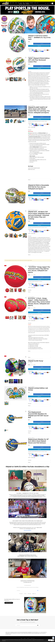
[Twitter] (1, 0)
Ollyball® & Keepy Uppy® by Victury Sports (33, 210)
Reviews (29, 179)
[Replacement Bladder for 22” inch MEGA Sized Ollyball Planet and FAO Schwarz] (15, 444)
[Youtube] (5, 0)
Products (46, 121)
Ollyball (33, 121)
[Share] (31, 127)
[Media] (25, 57)
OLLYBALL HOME (33, 638)
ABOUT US (28, 638)
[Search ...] (45, 3)
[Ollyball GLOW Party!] (15, 367)
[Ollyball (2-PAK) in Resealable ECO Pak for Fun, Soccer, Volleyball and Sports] (15, 195)
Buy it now (39, 45)
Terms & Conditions (27, 530)
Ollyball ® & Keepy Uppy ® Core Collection (39, 121)
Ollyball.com (29, 410)
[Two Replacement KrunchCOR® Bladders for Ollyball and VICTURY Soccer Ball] (15, 418)
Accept (50, 640)
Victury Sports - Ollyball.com (31, 56)
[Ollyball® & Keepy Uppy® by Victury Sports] (5, 3)
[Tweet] (33, 127)
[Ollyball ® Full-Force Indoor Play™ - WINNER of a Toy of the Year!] (17, 44)
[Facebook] (3, 0)
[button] (9, 44)
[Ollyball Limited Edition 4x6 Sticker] (15, 393)
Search (21, 638)
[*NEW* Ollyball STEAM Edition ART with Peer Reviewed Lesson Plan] (15, 66)
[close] (12, 636)
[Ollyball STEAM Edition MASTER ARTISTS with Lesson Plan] (1, 637)
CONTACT (25, 638)
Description (29, 71)
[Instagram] (4, 0)
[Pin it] (34, 127)
